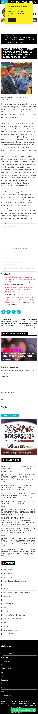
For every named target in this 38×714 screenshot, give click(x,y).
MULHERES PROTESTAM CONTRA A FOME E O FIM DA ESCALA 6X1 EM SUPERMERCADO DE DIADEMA (20, 279)
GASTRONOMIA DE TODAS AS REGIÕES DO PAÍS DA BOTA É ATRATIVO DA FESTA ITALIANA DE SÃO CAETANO (18, 512)
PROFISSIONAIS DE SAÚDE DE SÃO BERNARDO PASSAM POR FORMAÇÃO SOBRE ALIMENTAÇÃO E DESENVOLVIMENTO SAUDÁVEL (18, 541)
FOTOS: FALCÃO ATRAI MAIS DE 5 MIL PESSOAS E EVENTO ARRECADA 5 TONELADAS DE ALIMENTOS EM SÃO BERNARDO (18, 477)
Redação (24, 98)
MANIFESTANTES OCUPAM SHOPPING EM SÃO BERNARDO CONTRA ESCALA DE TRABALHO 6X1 (19, 290)
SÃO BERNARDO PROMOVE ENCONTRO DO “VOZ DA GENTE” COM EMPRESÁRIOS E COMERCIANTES (22, 2)
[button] (23, 710)
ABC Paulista (7, 570)
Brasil (3, 672)
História (5, 650)
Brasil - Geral (8, 348)
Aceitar (12, 20)
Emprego (6, 596)
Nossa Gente (7, 654)
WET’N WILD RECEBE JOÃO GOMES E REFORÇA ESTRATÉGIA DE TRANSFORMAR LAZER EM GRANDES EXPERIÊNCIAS (18, 495)
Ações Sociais (8, 573)
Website (4, 407)
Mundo (5, 607)
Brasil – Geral (8, 577)
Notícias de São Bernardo (12, 619)
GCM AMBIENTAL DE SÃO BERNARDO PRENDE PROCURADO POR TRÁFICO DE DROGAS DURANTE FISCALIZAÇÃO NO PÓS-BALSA (18, 551)
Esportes (6, 600)
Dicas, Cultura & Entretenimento (14, 581)
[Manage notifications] (34, 710)
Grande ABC (5, 657)
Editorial (6, 585)
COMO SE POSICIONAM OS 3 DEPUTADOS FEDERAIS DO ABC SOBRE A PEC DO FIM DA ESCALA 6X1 (19, 300)
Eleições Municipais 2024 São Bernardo (17, 592)
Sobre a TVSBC (8, 634)
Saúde (5, 626)
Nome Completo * (7, 392)
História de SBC (8, 604)
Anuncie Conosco (17, 712)
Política (7, 100)
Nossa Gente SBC (9, 611)
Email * (3, 400)
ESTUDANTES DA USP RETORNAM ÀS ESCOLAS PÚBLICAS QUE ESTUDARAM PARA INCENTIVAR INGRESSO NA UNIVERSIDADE (18, 530)
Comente (4, 376)
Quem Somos (6, 695)
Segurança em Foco (10, 630)
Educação (6, 589)
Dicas (3, 665)
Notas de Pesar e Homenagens (14, 615)
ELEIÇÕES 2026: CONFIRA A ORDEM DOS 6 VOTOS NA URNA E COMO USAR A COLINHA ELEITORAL (18, 353)
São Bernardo (6, 646)
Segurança (5, 661)
